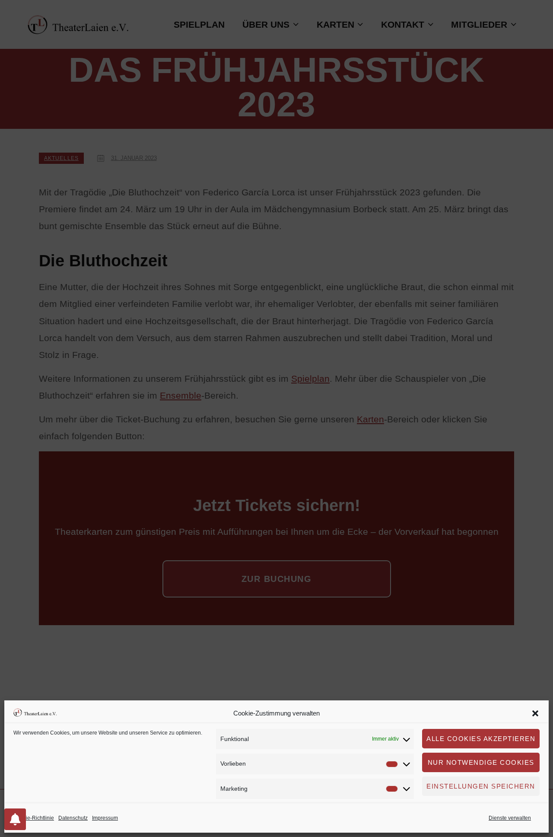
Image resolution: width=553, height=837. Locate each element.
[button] (535, 713)
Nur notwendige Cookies (481, 762)
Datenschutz (73, 818)
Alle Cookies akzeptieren (480, 738)
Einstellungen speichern (480, 786)
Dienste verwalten (510, 818)
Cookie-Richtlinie (33, 818)
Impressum (105, 818)
